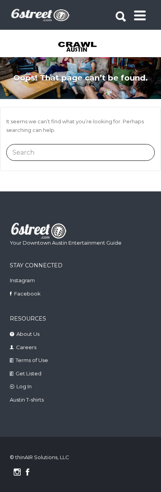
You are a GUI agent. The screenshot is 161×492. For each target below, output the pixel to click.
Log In (24, 386)
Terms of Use (32, 360)
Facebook (27, 293)
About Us (27, 334)
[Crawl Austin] (81, 47)
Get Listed (28, 373)
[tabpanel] (81, 47)
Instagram (22, 280)
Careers (26, 347)
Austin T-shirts (27, 399)
